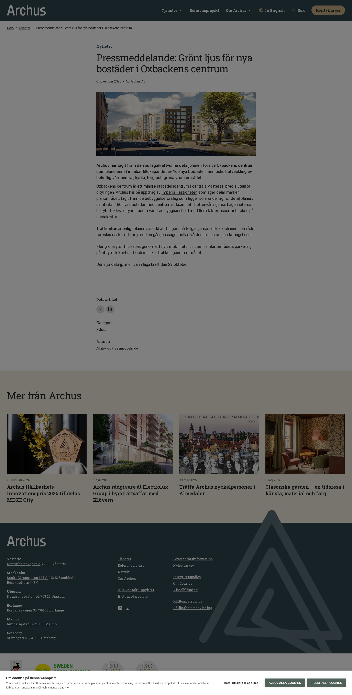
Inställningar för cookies (240, 682)
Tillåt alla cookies (326, 682)
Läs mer (64, 687)
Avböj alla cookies (285, 682)
